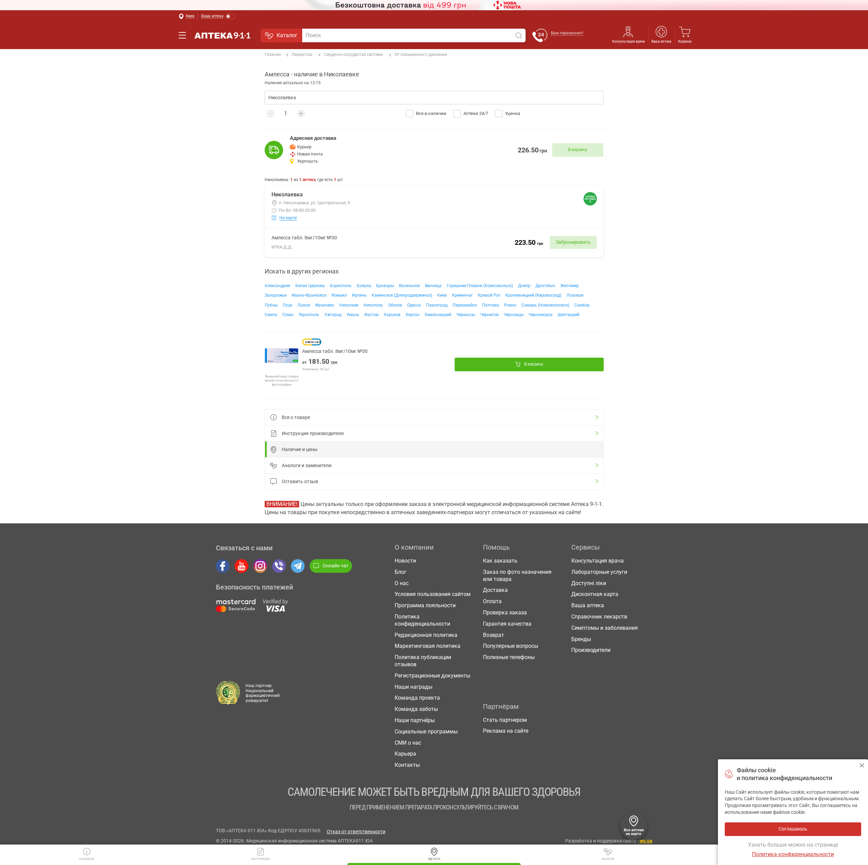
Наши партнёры (415, 720)
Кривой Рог (489, 295)
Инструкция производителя (313, 433)
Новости (405, 560)
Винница (433, 285)
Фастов (371, 314)
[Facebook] (223, 566)
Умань (353, 314)
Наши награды (413, 687)
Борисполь (341, 285)
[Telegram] (298, 566)
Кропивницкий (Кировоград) (533, 295)
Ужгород (332, 314)
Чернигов (489, 314)
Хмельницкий (438, 314)
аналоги (607, 859)
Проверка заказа (505, 612)
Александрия (277, 285)
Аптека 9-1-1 (222, 35)
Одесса (414, 305)
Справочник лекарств (599, 616)
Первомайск (465, 305)
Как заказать (500, 560)
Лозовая (575, 295)
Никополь (373, 305)
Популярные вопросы (510, 646)
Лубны (271, 305)
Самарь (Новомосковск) (545, 305)
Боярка (364, 285)
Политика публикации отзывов (423, 661)
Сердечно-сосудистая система (353, 54)
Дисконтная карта (594, 594)
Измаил (339, 295)
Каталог (287, 35)
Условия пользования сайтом (433, 594)
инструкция (260, 859)
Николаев (348, 305)
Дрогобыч (545, 285)
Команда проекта (417, 698)
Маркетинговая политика (427, 646)
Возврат (493, 635)
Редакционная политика (426, 635)
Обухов (395, 305)
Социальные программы (426, 731)
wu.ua (645, 841)
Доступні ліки (588, 583)
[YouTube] (241, 566)
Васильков (409, 285)
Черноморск (541, 314)
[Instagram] (260, 566)
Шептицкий (568, 314)
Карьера (405, 753)
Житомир (569, 285)
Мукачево (324, 305)
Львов (303, 305)
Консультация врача (628, 41)
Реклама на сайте (505, 731)
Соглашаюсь (862, 765)
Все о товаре (296, 417)
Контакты (407, 765)
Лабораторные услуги (599, 572)
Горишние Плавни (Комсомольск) (480, 285)
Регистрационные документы (432, 675)
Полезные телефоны (509, 657)
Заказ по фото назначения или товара (517, 575)
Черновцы (514, 314)
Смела (271, 314)
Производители (590, 650)
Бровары (385, 285)
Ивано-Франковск (309, 295)
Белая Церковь (310, 285)
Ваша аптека (587, 605)
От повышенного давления (421, 54)
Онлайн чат (336, 565)
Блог (401, 572)
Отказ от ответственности (356, 831)
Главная (273, 54)
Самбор (582, 305)
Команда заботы (416, 709)
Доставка (495, 590)
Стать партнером (505, 720)
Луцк (287, 305)
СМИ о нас (408, 743)
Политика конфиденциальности (422, 620)
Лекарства (302, 54)
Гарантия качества (507, 624)
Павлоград (436, 305)
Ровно (510, 305)
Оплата (492, 601)
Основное (86, 859)
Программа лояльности (425, 605)
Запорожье (275, 295)
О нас (402, 583)
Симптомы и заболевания (604, 628)
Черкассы (465, 314)
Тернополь (308, 314)
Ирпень (359, 295)
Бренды (581, 639)
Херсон (413, 314)
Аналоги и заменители (307, 465)
